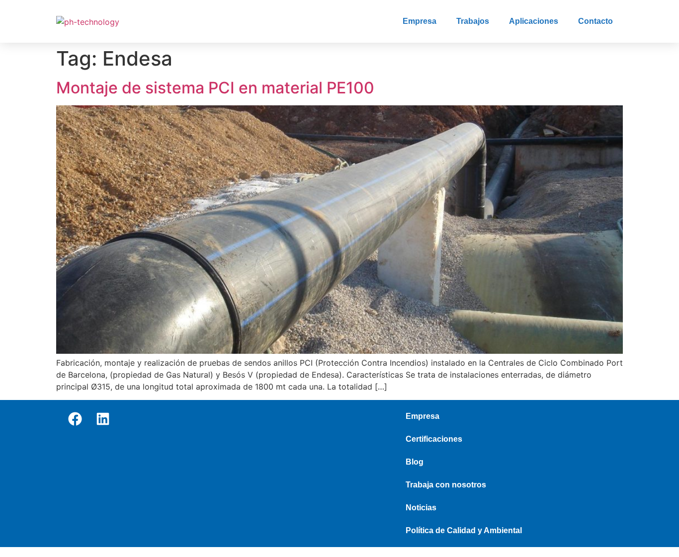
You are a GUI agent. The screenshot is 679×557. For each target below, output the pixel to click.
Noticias (421, 507)
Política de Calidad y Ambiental (464, 530)
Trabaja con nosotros (446, 484)
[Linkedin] (103, 419)
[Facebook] (75, 419)
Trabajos (472, 21)
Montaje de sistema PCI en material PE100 (215, 87)
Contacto (595, 21)
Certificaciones (434, 439)
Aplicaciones (533, 21)
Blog (415, 462)
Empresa (419, 21)
